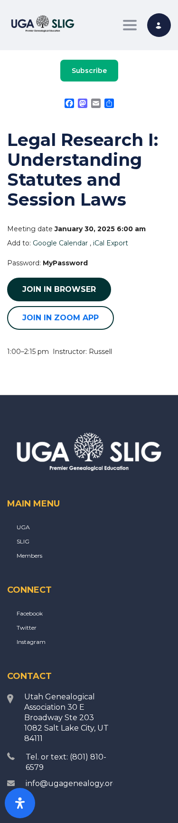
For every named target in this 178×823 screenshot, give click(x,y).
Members (29, 555)
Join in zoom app (60, 317)
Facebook (30, 613)
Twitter (27, 627)
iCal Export (110, 243)
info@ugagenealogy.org (72, 783)
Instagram (31, 641)
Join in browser (59, 289)
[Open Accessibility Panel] (20, 803)
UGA (23, 527)
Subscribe (89, 70)
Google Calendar (60, 243)
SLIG (23, 541)
